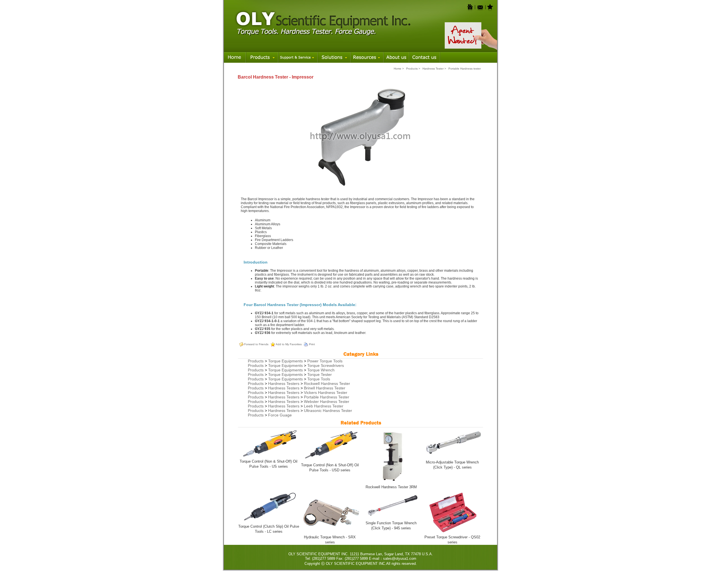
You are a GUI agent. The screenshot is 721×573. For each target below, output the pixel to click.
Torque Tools (318, 379)
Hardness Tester (433, 68)
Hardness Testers (283, 383)
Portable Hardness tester (464, 68)
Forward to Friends (256, 344)
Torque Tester (319, 374)
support (298, 56)
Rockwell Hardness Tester (327, 383)
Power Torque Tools (324, 361)
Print (312, 344)
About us (396, 56)
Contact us (424, 56)
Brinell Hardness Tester (324, 388)
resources (367, 56)
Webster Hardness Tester (326, 401)
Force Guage (280, 415)
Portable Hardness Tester (326, 397)
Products (262, 56)
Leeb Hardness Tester (323, 406)
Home (235, 56)
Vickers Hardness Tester (325, 392)
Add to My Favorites (289, 344)
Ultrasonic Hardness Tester (328, 410)
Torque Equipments (285, 361)
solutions (334, 56)
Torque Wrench (321, 370)
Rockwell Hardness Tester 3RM (391, 487)
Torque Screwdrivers (325, 365)
